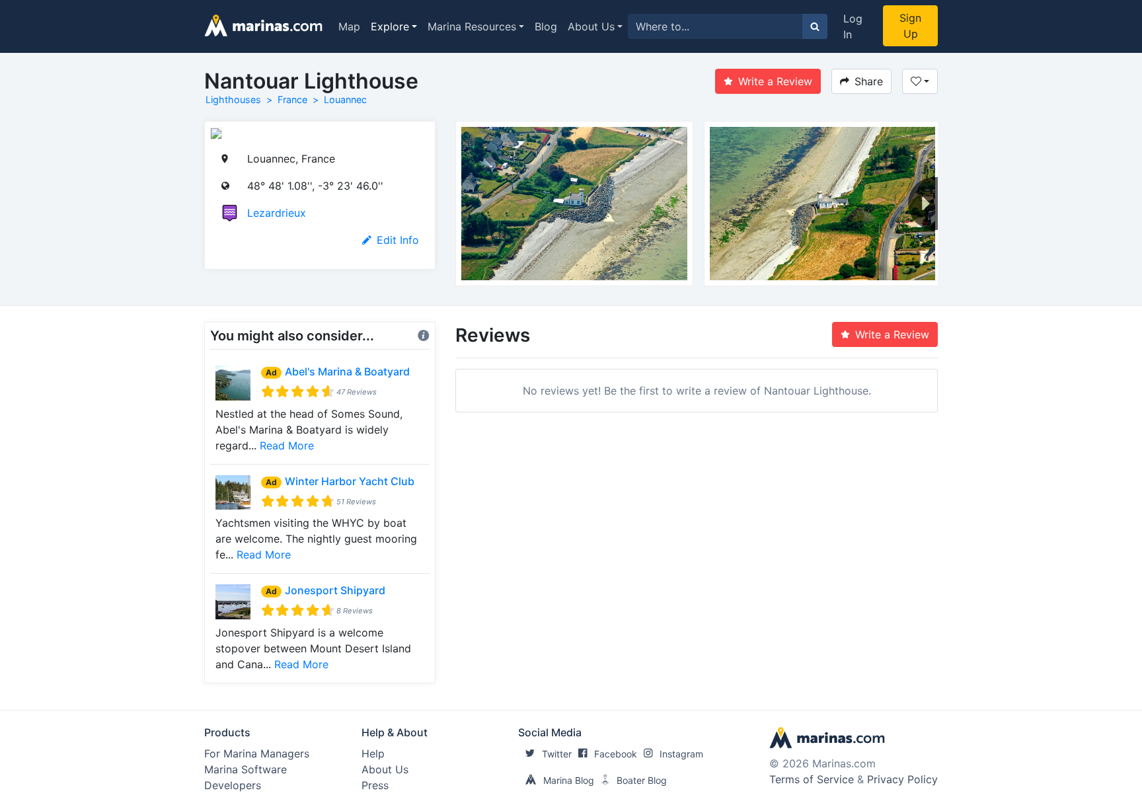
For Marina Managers (256, 753)
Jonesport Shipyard (335, 590)
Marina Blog (568, 780)
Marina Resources (472, 26)
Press (375, 785)
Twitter (557, 753)
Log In (852, 26)
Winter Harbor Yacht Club (349, 481)
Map (349, 26)
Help (373, 753)
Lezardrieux (276, 212)
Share (869, 81)
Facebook (615, 753)
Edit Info (398, 240)
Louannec (345, 99)
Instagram (681, 753)
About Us (591, 26)
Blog (546, 26)
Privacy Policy (902, 779)
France (292, 99)
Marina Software (245, 769)
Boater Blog (642, 780)
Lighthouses (233, 99)
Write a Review (775, 81)
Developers (232, 785)
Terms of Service (811, 779)
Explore (390, 26)
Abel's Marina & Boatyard (347, 371)
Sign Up (910, 25)
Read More (287, 445)
